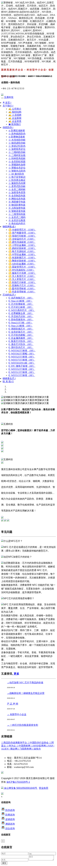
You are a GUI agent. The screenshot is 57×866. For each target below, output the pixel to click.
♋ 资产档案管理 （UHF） (22, 233)
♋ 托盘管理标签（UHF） (22, 291)
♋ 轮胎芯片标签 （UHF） (22, 282)
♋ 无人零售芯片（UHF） (22, 279)
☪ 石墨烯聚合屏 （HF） (20, 313)
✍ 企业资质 (14, 121)
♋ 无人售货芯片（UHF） (22, 276)
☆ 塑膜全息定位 (16, 167)
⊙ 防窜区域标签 (16, 130)
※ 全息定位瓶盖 (16, 220)
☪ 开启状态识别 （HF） (20, 316)
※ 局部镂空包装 (16, 202)
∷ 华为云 (11, 745)
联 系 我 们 (8, 381)
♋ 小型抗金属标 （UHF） (22, 245)
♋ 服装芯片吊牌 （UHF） (22, 273)
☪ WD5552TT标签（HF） (21, 369)
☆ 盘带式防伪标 (16, 186)
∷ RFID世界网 (38, 745)
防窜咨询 (10, 814)
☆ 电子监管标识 (16, 177)
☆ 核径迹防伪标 (16, 143)
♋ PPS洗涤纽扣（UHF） (21, 270)
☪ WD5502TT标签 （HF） (22, 350)
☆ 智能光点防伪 (16, 171)
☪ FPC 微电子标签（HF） (21, 366)
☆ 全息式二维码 (16, 217)
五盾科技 (8, 97)
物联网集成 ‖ (9, 226)
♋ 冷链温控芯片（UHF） (22, 239)
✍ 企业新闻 (14, 118)
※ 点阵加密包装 (16, 208)
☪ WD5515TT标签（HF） (21, 375)
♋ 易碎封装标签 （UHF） (22, 248)
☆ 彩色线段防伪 (16, 133)
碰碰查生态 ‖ (9, 378)
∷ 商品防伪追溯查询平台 (14, 742)
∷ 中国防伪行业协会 (38, 742)
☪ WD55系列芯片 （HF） (21, 310)
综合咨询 (10, 828)
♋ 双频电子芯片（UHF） (22, 285)
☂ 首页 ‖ (7, 102)
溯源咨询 (10, 824)
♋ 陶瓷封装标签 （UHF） (22, 260)
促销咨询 (10, 819)
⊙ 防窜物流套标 (16, 136)
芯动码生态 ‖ (9, 294)
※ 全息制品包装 (16, 195)
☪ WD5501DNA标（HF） (21, 363)
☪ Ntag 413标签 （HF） (20, 301)
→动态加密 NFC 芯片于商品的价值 (25, 682)
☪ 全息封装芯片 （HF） (20, 332)
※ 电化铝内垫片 (16, 223)
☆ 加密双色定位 (16, 149)
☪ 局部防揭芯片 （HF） (20, 329)
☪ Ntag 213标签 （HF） (20, 325)
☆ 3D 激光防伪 (16, 174)
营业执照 (43, 788)
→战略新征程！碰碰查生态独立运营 (25, 693)
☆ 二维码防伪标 (16, 152)
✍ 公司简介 (14, 109)
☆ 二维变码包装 (16, 214)
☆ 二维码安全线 (16, 155)
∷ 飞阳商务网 (24, 749)
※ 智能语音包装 (16, 211)
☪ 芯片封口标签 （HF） (20, 307)
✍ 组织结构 (14, 112)
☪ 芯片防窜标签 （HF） (20, 304)
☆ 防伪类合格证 (16, 180)
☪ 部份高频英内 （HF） (20, 319)
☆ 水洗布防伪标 (16, 140)
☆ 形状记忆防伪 (16, 146)
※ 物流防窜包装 (16, 205)
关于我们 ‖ (8, 105)
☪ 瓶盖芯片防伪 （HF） (20, 341)
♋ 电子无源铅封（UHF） (22, 251)
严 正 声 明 (12, 704)
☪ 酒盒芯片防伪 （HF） (20, 344)
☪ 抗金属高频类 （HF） (20, 338)
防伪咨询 (10, 810)
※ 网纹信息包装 (16, 198)
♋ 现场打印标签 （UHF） (22, 236)
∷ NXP (49, 745)
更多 (15, 673)
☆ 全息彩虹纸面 (16, 161)
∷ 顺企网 (12, 749)
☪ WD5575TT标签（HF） (21, 360)
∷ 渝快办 (36, 749)
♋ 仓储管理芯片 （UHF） (22, 229)
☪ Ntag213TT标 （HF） (20, 322)
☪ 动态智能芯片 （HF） (20, 298)
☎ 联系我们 (14, 124)
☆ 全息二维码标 (16, 189)
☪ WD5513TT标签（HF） (21, 372)
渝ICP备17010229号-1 (18, 782)
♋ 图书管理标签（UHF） (22, 288)
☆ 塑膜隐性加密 (16, 164)
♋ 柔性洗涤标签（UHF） (22, 242)
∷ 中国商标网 (23, 745)
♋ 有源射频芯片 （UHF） (22, 257)
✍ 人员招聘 (14, 115)
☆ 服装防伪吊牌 (16, 183)
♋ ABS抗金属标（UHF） (21, 264)
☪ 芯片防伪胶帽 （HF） (20, 335)
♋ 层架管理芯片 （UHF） (22, 267)
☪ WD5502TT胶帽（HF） (21, 353)
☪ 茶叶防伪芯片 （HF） (20, 347)
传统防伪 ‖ (8, 127)
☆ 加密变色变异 (16, 192)
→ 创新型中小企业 (16, 714)
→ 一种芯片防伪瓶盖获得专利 (22, 725)
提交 (4, 863)
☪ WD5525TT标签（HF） (21, 356)
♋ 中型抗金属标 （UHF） (22, 254)
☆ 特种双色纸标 (16, 158)
